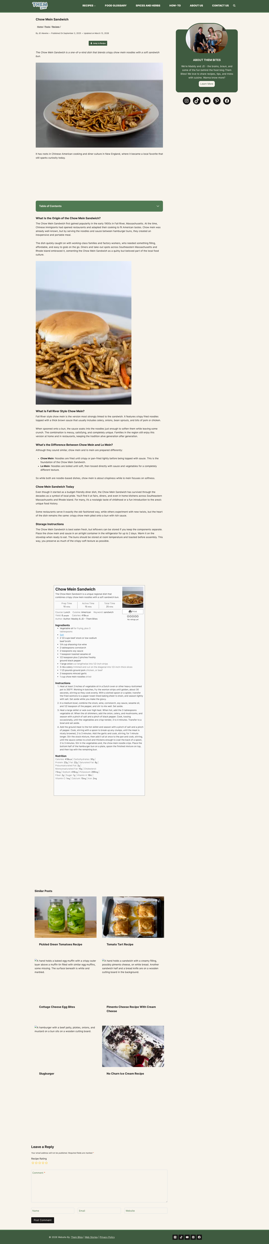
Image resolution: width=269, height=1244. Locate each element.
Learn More (206, 83)
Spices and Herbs (148, 5)
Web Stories (91, 1237)
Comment (38, 1172)
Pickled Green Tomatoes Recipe (60, 944)
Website (130, 1210)
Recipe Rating (39, 1158)
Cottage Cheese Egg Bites (57, 1007)
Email (82, 1210)
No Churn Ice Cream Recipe (125, 1073)
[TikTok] (181, 1237)
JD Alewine (43, 33)
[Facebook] (199, 1237)
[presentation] (66, 917)
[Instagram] (175, 1237)
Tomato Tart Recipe (120, 944)
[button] (128, 616)
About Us (196, 5)
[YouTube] (187, 1237)
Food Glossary (116, 5)
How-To (175, 5)
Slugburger (46, 1073)
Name (35, 1210)
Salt (62, 634)
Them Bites (77, 1237)
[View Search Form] (234, 5)
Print (134, 611)
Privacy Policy (107, 1237)
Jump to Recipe (99, 43)
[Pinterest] (193, 1237)
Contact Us (220, 5)
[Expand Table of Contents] (158, 206)
